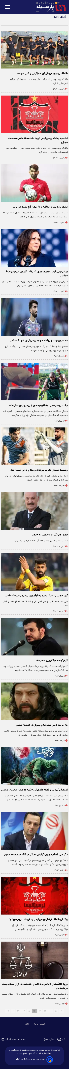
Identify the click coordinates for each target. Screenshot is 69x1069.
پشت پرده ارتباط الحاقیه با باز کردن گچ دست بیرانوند (40, 207)
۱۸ (13, 1011)
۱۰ (56, 1011)
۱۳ (39, 1011)
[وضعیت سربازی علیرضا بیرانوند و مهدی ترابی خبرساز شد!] (34, 446)
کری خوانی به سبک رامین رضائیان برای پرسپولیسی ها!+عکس (37, 596)
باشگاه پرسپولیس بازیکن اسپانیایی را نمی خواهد (42, 74)
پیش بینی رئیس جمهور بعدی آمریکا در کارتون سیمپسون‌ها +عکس (37, 274)
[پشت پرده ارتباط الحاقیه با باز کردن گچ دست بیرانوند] (34, 183)
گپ (63, 1039)
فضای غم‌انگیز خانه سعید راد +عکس (49, 535)
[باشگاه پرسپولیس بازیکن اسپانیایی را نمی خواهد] (34, 50)
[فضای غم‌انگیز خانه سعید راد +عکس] (34, 511)
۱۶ (24, 1011)
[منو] (7, 7)
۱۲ (45, 1011)
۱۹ (8, 1011)
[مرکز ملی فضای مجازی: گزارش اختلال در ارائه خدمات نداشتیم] (34, 831)
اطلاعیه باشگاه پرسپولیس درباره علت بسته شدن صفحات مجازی (38, 140)
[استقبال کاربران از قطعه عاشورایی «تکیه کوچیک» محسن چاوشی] (34, 766)
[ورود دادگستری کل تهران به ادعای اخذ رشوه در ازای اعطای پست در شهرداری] (34, 960)
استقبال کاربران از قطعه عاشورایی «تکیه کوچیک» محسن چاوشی (34, 790)
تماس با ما (39, 1024)
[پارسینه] (49, 7)
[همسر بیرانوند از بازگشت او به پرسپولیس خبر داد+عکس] (34, 317)
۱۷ (18, 1011)
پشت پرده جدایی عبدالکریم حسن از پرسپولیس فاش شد (38, 405)
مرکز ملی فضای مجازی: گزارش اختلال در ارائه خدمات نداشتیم (36, 855)
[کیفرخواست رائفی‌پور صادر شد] (34, 636)
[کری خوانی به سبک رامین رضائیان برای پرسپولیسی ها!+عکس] (34, 572)
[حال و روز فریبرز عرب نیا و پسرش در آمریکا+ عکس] (34, 701)
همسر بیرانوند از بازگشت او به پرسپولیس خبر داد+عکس (39, 341)
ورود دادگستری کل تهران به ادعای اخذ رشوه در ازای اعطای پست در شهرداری (35, 986)
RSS (27, 1024)
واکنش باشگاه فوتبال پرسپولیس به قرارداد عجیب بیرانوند (38, 920)
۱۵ (29, 1011)
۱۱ (50, 1011)
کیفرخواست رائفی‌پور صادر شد (52, 660)
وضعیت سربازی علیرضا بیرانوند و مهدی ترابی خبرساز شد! (39, 470)
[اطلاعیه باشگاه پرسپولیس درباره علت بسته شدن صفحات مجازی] (34, 114)
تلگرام (51, 1039)
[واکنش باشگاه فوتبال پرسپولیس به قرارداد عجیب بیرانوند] (34, 896)
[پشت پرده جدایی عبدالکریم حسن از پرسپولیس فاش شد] (34, 381)
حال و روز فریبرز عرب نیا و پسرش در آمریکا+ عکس (42, 725)
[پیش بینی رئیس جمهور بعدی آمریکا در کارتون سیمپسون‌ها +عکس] (34, 248)
